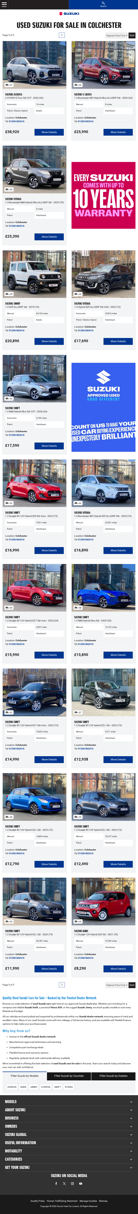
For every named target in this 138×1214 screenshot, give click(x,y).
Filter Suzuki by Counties (69, 1075)
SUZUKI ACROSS (13, 94)
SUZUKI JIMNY (12, 303)
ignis (23, 1087)
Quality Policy (38, 1201)
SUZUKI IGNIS (81, 931)
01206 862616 (16, 121)
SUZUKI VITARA (13, 199)
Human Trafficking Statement (62, 1201)
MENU (4, 6)
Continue (103, 202)
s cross (45, 1087)
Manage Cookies (88, 1201)
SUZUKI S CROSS (83, 94)
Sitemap (103, 1201)
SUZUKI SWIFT (12, 408)
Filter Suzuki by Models (24, 1075)
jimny (33, 1087)
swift (57, 1087)
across (11, 1087)
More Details (49, 132)
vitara (69, 1087)
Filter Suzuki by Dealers (113, 1075)
